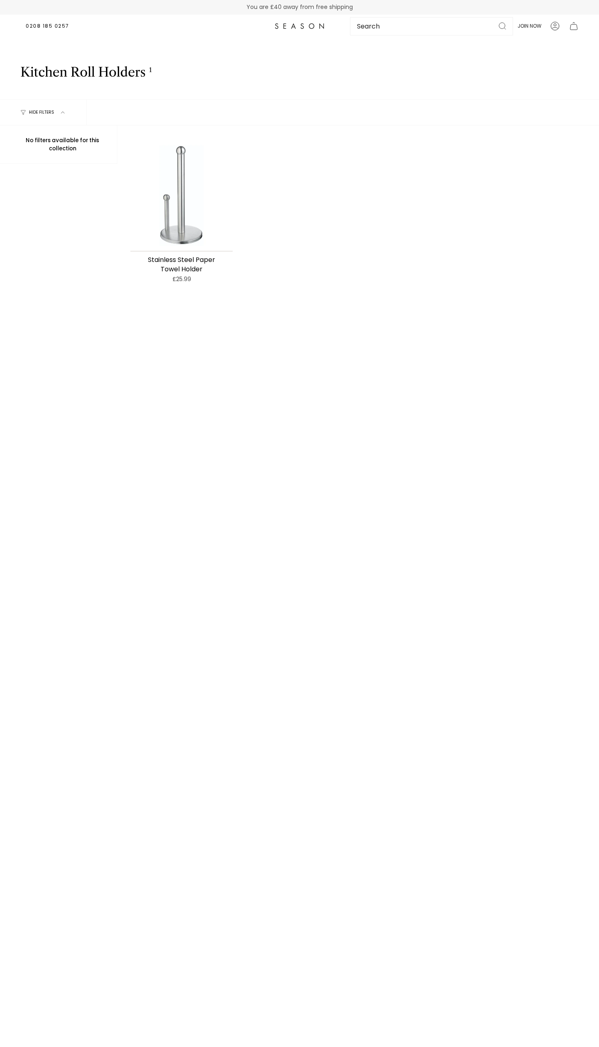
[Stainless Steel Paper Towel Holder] (181, 195)
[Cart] (573, 26)
